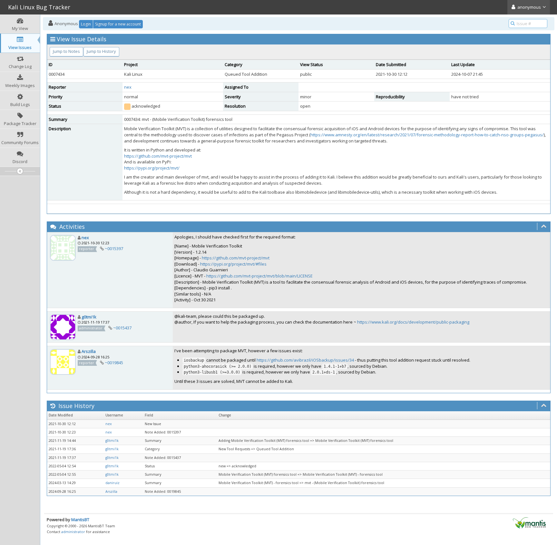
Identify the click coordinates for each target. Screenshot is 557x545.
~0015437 (122, 328)
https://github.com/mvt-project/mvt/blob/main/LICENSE (259, 276)
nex (128, 87)
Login (86, 24)
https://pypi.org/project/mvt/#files (233, 264)
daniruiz (112, 483)
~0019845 (114, 362)
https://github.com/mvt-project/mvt (158, 156)
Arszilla (89, 351)
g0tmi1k (89, 317)
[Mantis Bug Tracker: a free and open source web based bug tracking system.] (529, 522)
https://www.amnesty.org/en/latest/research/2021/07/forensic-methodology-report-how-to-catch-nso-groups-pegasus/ (427, 135)
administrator (73, 531)
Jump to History (101, 51)
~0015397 (114, 248)
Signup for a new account (118, 24)
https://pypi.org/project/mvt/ (152, 168)
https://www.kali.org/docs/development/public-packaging (413, 322)
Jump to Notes (66, 51)
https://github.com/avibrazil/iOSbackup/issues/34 (305, 360)
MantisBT (80, 519)
